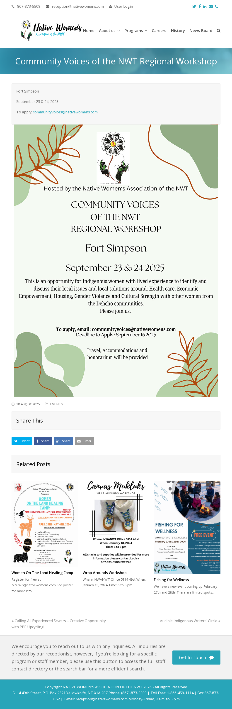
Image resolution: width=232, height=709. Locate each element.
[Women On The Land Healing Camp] (45, 524)
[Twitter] (194, 6)
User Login (123, 6)
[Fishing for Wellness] (187, 527)
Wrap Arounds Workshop (105, 572)
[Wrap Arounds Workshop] (116, 524)
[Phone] (216, 6)
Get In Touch (192, 657)
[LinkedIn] (204, 6)
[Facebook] (199, 6)
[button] (22, 441)
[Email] (211, 6)
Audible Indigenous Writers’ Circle (188, 620)
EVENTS (56, 404)
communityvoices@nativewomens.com (65, 112)
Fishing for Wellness (171, 579)
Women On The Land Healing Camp (42, 572)
